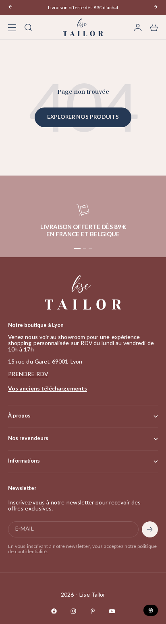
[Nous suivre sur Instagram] (73, 611)
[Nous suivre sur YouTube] (112, 611)
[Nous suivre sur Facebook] (54, 611)
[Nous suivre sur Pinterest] (92, 611)
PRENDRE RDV (28, 374)
